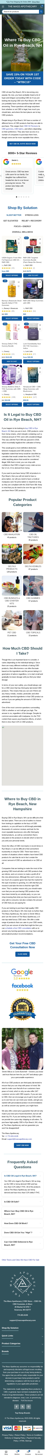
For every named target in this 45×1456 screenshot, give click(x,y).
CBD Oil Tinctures (31, 126)
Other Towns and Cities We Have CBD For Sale (21, 1260)
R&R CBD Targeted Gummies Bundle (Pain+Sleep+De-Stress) (32, 260)
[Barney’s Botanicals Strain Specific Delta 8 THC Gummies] (12, 289)
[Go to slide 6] (28, 197)
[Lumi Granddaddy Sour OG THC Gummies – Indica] (33, 332)
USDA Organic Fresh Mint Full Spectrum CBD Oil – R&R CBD (11, 260)
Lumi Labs (29, 351)
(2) (34, 268)
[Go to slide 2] (19, 197)
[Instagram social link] (28, 1406)
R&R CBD (7, 265)
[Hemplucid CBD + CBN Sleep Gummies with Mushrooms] (33, 375)
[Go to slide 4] (23, 197)
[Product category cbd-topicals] (33, 624)
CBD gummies (7, 129)
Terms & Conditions (35, 1435)
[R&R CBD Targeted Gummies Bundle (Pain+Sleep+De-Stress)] (33, 246)
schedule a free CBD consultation (18, 928)
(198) (13, 397)
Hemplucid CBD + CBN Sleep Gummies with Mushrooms (32, 389)
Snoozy (6, 351)
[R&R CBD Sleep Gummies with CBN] (33, 289)
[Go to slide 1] (16, 197)
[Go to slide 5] (26, 197)
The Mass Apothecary (15, 1418)
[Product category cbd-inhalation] (12, 526)
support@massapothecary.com (19, 1139)
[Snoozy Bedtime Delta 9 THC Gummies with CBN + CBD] (12, 375)
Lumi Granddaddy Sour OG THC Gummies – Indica (32, 346)
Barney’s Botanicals (11, 308)
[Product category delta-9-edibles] (33, 558)
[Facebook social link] (16, 1406)
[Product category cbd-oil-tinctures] (33, 527)
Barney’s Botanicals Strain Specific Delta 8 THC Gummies (12, 303)
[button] (33, 275)
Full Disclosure (27, 1400)
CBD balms (19, 129)
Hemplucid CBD (30, 394)
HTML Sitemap (26, 1441)
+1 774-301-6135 (11, 1136)
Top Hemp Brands (22, 1413)
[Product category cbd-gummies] (33, 590)
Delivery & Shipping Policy (15, 1438)
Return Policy (20, 1435)
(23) (13, 268)
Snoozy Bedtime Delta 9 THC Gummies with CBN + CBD (11, 389)
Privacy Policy (7, 1435)
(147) (35, 397)
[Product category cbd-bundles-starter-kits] (12, 592)
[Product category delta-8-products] (12, 559)
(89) (13, 311)
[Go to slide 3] (21, 197)
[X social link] (22, 1406)
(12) (13, 354)
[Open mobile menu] (3, 6)
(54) (34, 311)
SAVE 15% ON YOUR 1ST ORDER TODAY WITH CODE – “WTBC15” (22, 78)
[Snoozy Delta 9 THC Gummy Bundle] (12, 332)
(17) (34, 354)
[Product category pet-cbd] (12, 624)
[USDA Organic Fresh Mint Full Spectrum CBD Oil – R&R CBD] (12, 246)
